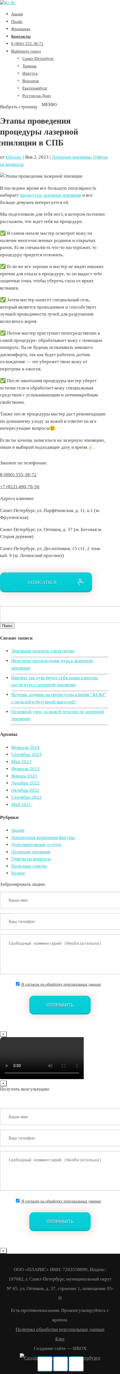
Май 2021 (21, 804)
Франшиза (20, 29)
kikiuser (14, 157)
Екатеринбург (34, 88)
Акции (17, 14)
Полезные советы (29, 866)
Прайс (17, 21)
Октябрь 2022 (25, 790)
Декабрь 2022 (25, 783)
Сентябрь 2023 (26, 754)
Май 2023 (21, 761)
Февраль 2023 (25, 768)
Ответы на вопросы (31, 858)
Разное (18, 873)
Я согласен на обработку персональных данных (60, 984)
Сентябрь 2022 (26, 797)
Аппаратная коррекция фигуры (43, 837)
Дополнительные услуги (36, 844)
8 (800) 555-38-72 (27, 43)
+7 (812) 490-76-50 (19, 486)
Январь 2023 (24, 776)
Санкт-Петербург (38, 58)
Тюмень (29, 66)
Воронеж (30, 81)
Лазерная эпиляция (71, 157)
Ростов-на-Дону (36, 95)
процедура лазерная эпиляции (50, 195)
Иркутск (30, 73)
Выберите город (26, 51)
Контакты (21, 36)
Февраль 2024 (25, 747)
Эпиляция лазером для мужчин (43, 651)
